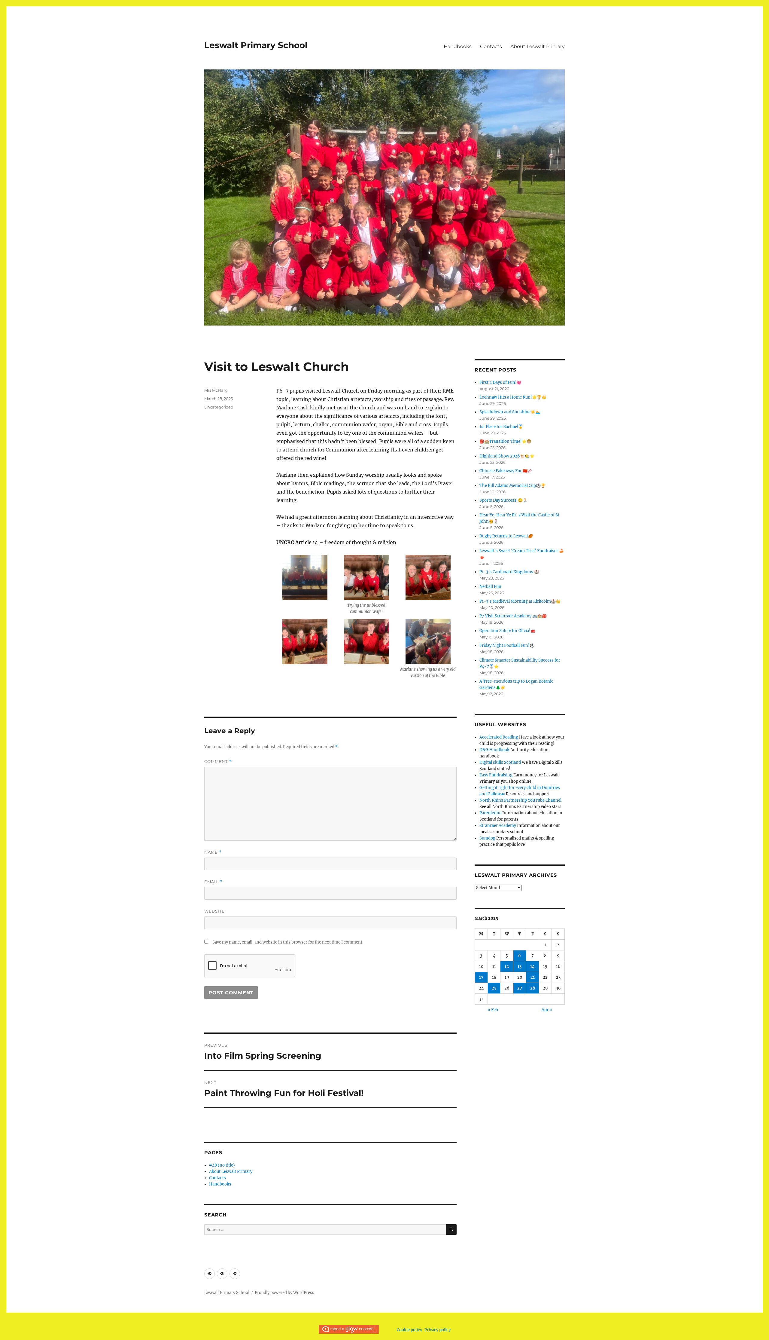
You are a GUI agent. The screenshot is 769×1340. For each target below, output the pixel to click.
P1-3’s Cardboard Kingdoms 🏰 (509, 571)
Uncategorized (218, 407)
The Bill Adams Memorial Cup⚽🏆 (512, 485)
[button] (305, 579)
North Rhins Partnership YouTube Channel (520, 800)
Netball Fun (490, 586)
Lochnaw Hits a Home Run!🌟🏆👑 (512, 397)
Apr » (547, 1009)
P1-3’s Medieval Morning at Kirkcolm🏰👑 (520, 601)
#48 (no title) (222, 1165)
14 (532, 966)
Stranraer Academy (497, 825)
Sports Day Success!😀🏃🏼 (503, 500)
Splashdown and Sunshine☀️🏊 (509, 412)
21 (532, 977)
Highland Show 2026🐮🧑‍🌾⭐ (506, 456)
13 (519, 966)
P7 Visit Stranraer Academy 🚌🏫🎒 (513, 616)
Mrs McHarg (216, 390)
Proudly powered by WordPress (284, 1292)
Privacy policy (437, 1329)
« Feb (493, 1009)
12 (507, 966)
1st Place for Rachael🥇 (501, 426)
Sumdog (487, 838)
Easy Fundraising (495, 775)
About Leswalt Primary (537, 46)
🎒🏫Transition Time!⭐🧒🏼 (505, 441)
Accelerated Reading (498, 737)
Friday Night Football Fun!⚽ (506, 645)
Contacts (491, 46)
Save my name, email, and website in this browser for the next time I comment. (287, 942)
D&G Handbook (494, 749)
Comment (218, 761)
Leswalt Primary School (255, 45)
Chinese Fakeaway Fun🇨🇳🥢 (505, 470)
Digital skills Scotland (500, 762)
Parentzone (490, 812)
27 (519, 988)
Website (214, 911)
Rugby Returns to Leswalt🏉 (506, 536)
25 (494, 988)
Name (213, 852)
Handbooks (458, 46)
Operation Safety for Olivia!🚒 (507, 630)
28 (532, 988)
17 (481, 977)
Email (213, 881)
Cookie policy (409, 1329)
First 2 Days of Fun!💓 (500, 382)
